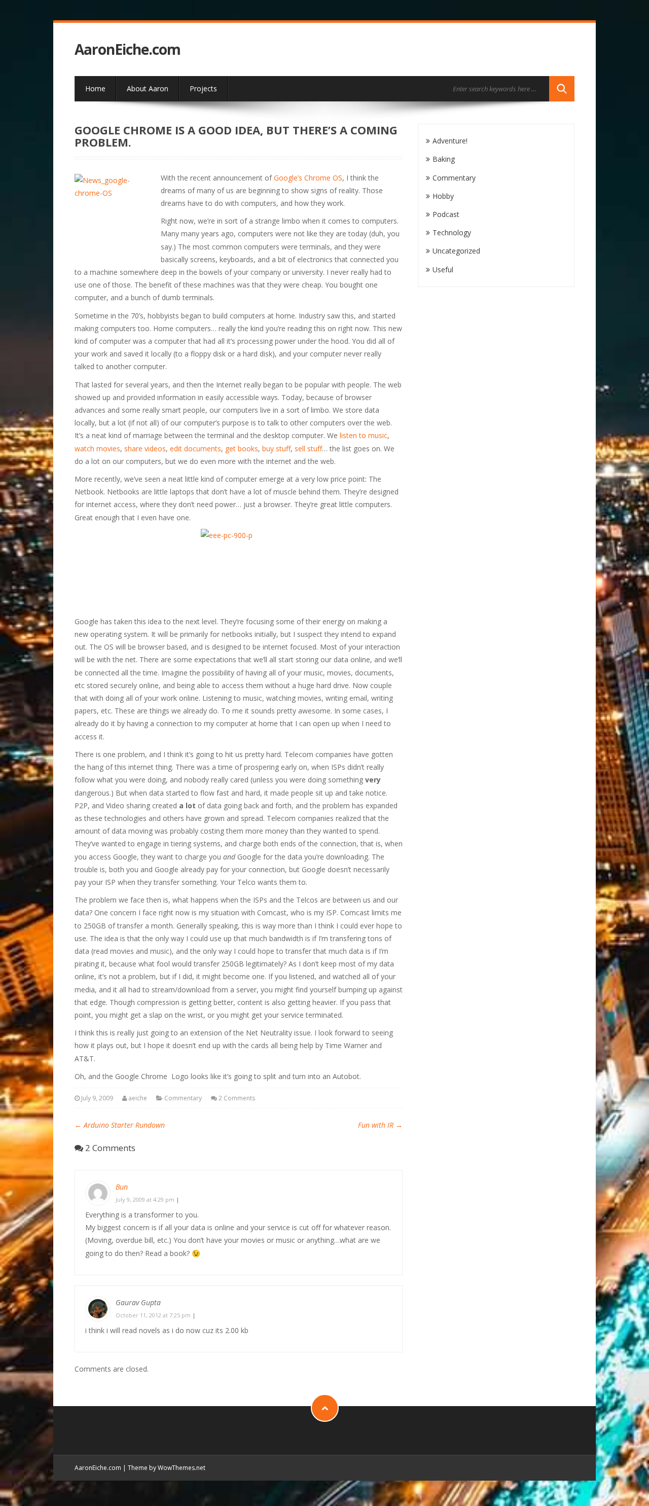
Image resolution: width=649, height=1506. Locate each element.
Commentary (183, 1098)
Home (95, 88)
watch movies (97, 448)
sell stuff (308, 448)
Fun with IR (380, 1125)
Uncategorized (456, 251)
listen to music (363, 435)
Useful (442, 269)
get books (241, 448)
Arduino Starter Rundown (120, 1125)
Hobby (443, 196)
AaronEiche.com (128, 49)
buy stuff (276, 448)
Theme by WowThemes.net (166, 1467)
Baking (443, 159)
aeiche (137, 1098)
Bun (122, 1187)
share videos (145, 448)
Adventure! (449, 141)
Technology (451, 232)
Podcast (445, 214)
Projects (203, 88)
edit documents (195, 448)
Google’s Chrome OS (308, 178)
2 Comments (237, 1098)
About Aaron (147, 88)
